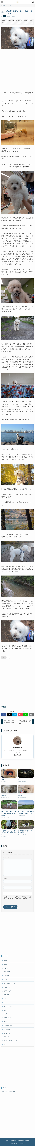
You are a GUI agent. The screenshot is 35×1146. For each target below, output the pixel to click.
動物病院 (6, 995)
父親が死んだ (7, 1017)
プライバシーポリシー (11, 1140)
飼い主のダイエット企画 (10, 1040)
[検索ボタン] (33, 2)
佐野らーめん (7, 991)
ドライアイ (7, 972)
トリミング (7, 968)
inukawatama (17, 747)
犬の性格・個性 (8, 1025)
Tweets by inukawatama (8, 1091)
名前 (5, 878)
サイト (5, 891)
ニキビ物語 (7, 975)
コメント (6, 858)
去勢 (5, 998)
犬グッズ (6, 1037)
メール (5, 885)
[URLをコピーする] (31, 714)
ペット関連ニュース (9, 983)
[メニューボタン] (2, 2)
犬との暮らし (7, 1021)
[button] (3, 714)
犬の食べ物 (7, 1029)
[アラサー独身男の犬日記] (17, 2)
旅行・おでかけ (8, 1006)
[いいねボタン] (3, 657)
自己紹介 (27, 1140)
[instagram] (17, 755)
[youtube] (20, 755)
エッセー (6, 964)
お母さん (6, 960)
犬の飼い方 (7, 1033)
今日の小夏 (7, 987)
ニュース (6, 979)
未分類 (5, 1014)
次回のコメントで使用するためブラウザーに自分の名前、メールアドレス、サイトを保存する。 (18, 897)
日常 (4, 16)
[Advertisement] (17, 68)
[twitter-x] (14, 755)
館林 (5, 1044)
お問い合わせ (21, 1140)
